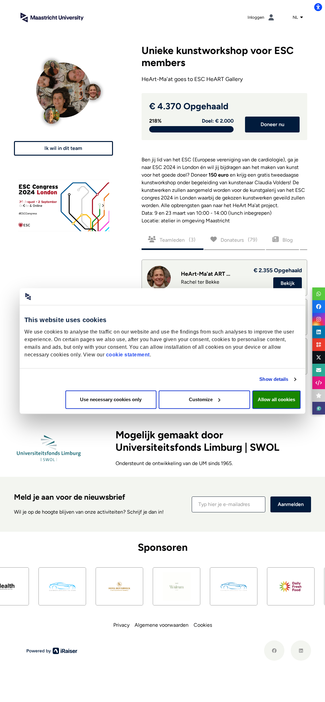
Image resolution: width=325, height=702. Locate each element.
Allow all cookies (276, 399)
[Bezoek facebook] (274, 650)
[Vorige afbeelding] (24, 205)
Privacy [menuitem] (121, 625)
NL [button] (296, 17)
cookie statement (128, 354)
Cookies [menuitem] (203, 625)
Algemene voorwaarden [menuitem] (162, 625)
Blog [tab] (287, 240)
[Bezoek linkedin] (301, 650)
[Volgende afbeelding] (103, 205)
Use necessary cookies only (111, 399)
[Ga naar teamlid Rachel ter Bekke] (93, 87)
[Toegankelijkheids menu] (318, 7)
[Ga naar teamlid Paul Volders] (51, 111)
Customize (201, 399)
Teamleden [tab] (177, 240)
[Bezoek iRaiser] (52, 650)
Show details (273, 379)
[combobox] (298, 17)
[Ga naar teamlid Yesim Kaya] (51, 64)
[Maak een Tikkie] (318, 408)
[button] (63, 148)
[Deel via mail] (318, 370)
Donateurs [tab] (238, 240)
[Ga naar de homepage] (52, 17)
